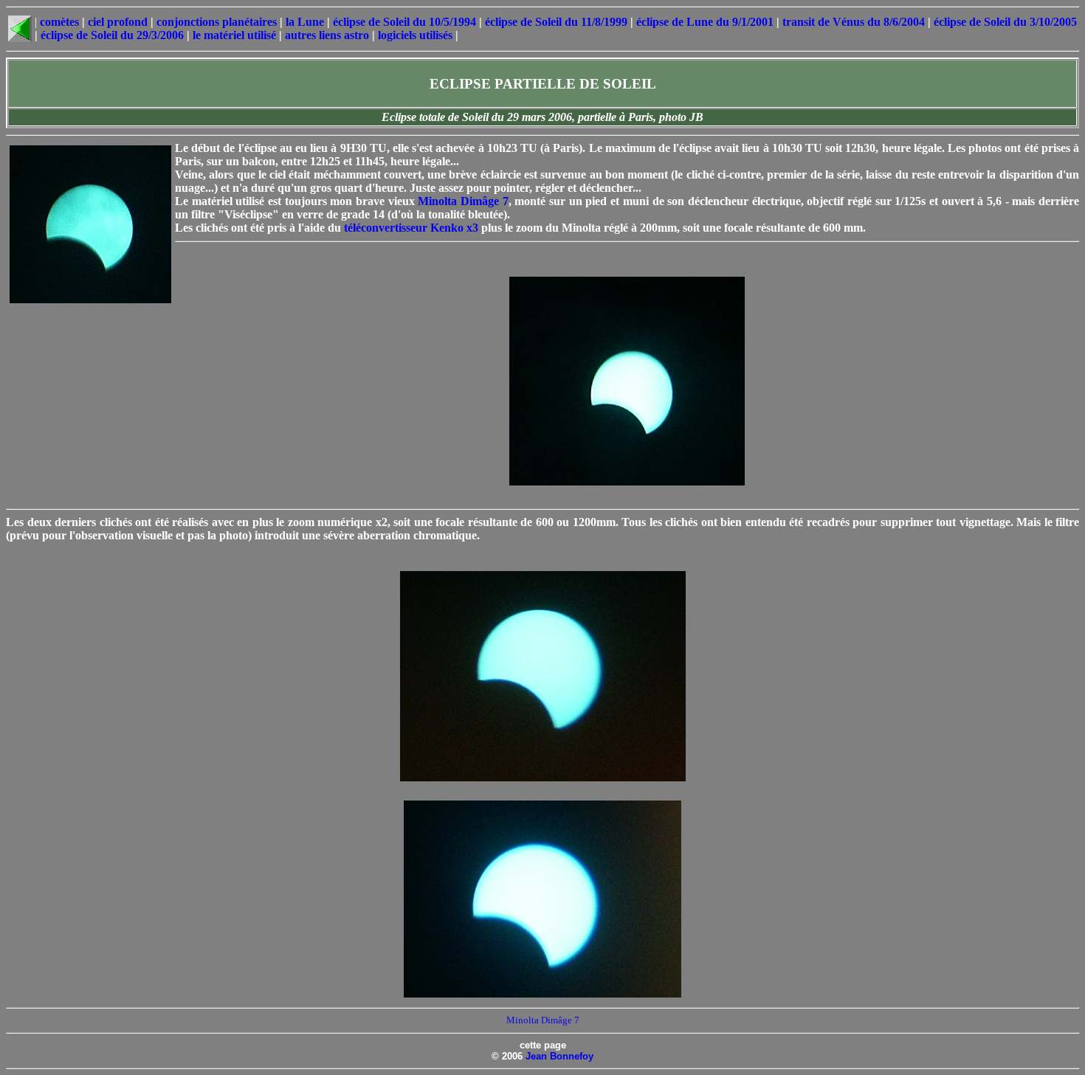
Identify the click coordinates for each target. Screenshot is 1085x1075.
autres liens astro (327, 35)
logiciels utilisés (415, 35)
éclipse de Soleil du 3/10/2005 (1005, 21)
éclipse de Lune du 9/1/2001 (705, 21)
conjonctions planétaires (216, 21)
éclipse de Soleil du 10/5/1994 (404, 21)
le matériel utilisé (234, 35)
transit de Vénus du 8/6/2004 (853, 21)
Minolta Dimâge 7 (463, 201)
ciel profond (118, 21)
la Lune (305, 21)
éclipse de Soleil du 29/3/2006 (112, 35)
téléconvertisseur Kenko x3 (411, 227)
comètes (59, 21)
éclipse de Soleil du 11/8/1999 (556, 21)
